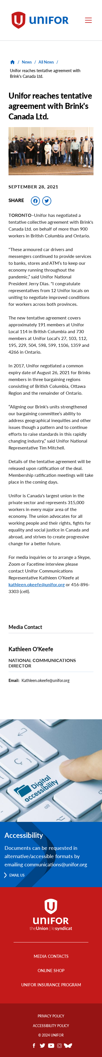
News (27, 62)
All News (46, 62)
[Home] (42, 20)
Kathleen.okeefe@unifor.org (45, 680)
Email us (17, 875)
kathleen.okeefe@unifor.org (36, 584)
